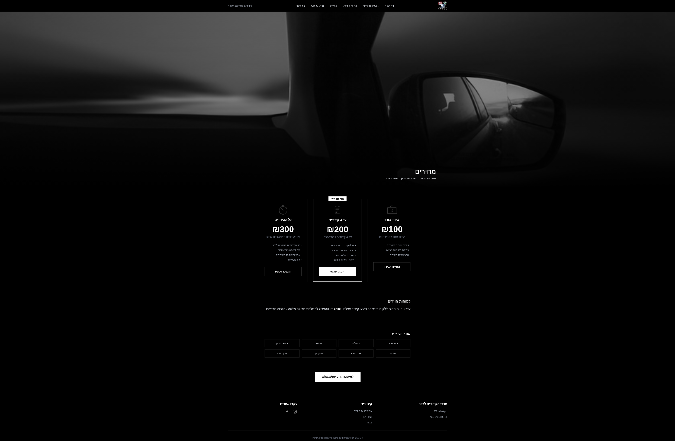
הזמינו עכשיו (392, 266)
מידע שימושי (317, 5)
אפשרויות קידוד (371, 5)
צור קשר (301, 5)
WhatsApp (440, 411)
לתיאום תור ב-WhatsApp (337, 376)
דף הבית (389, 5)
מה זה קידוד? (350, 5)
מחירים (333, 5)
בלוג (369, 422)
